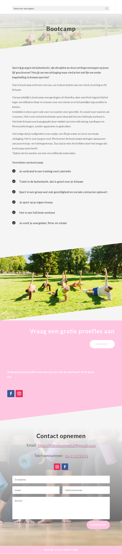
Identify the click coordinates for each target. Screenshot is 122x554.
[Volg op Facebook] (10, 393)
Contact (102, 344)
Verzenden (98, 525)
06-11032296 (76, 455)
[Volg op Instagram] (19, 393)
